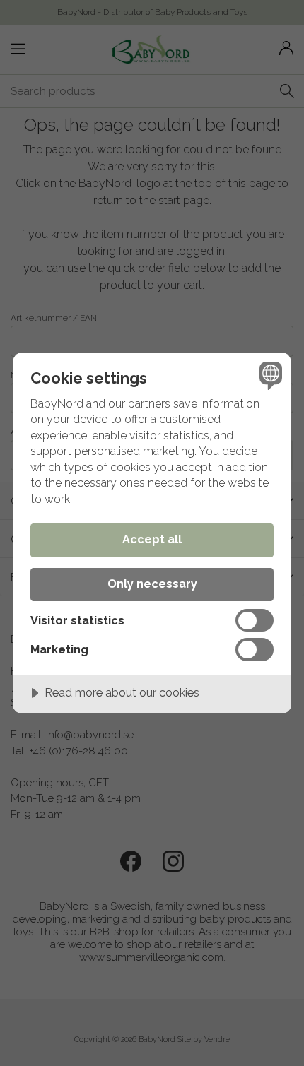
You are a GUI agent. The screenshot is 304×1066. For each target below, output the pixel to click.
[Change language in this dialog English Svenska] (269, 375)
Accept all (152, 539)
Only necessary (152, 584)
